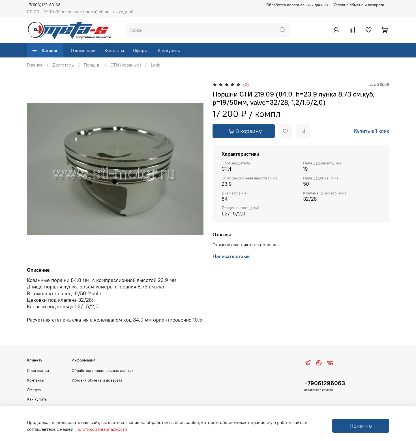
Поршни (92, 65)
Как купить (169, 50)
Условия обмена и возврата (358, 4)
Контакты (114, 50)
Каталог (50, 50)
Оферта (141, 50)
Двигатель (63, 65)
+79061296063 (324, 383)
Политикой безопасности (100, 429)
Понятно (360, 425)
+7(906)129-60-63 (43, 4)
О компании (83, 50)
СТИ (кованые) (125, 65)
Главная (34, 65)
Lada (155, 65)
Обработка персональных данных (297, 4)
